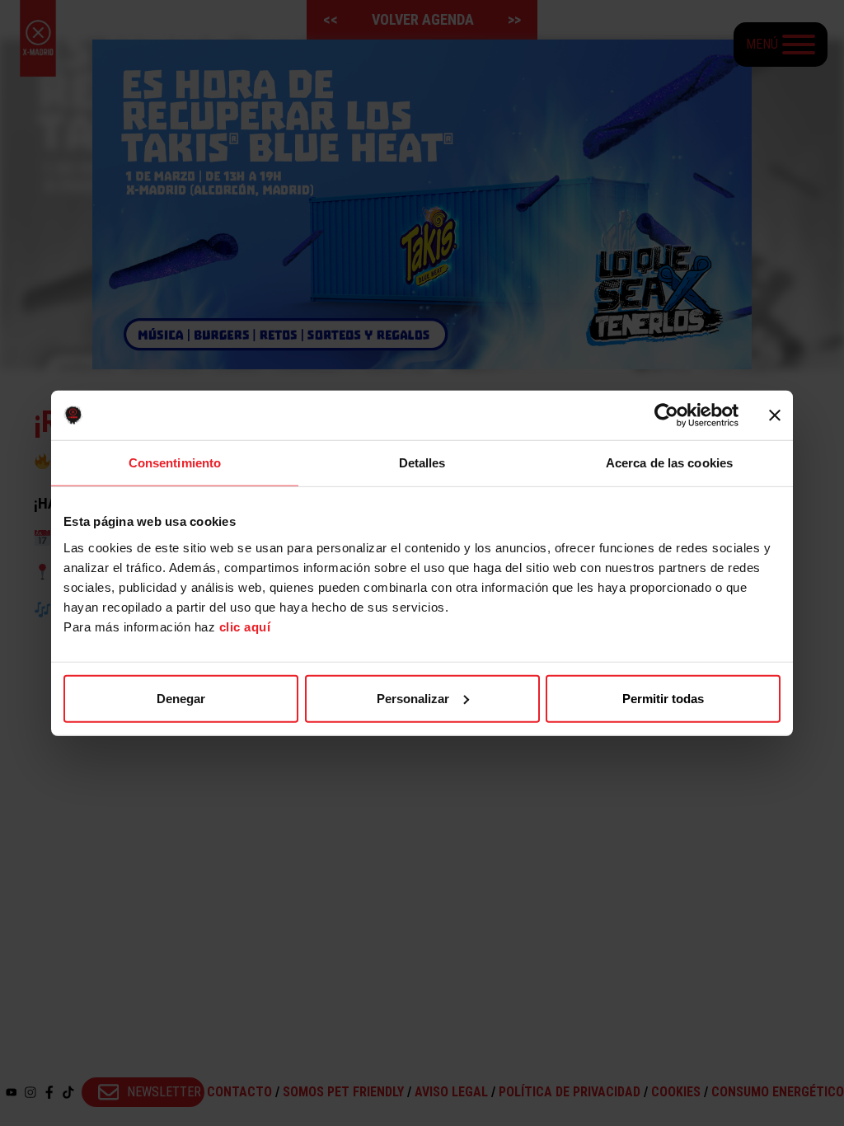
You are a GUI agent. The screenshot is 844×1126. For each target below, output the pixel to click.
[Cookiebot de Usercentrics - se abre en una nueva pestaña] (666, 415)
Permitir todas (663, 698)
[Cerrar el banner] (775, 415)
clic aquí (245, 626)
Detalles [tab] (422, 463)
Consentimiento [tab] (175, 463)
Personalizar (413, 698)
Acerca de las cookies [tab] (669, 463)
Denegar (181, 698)
